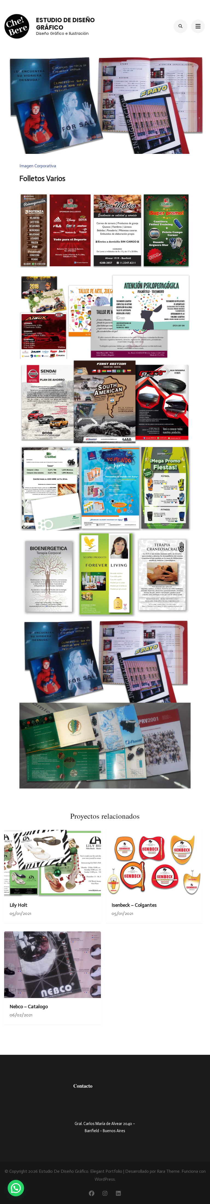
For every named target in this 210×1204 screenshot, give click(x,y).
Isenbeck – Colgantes (134, 905)
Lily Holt (18, 905)
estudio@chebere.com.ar (105, 1098)
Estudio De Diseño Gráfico (65, 24)
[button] (16, 1188)
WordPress (105, 1179)
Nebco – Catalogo (29, 1007)
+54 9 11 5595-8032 (105, 1111)
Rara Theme (168, 1171)
